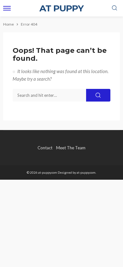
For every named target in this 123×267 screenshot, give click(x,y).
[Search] (114, 8)
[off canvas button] (7, 8)
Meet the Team (70, 147)
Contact (45, 147)
